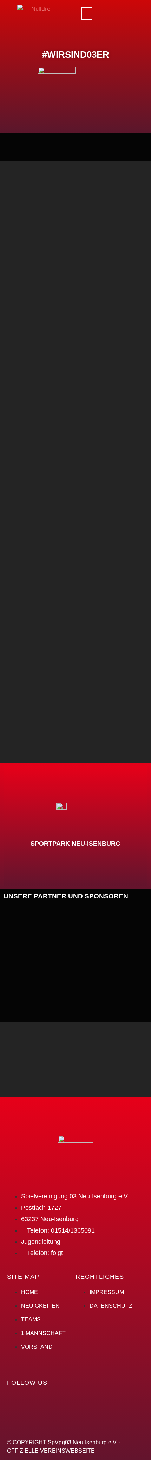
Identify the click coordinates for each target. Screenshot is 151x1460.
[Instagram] (123, 12)
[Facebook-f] (16, 1403)
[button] (86, 13)
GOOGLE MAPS (75, 847)
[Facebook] (104, 12)
